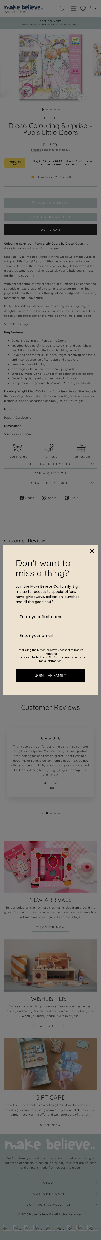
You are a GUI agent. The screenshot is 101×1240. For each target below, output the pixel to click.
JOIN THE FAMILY (50, 675)
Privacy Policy (72, 657)
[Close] (92, 551)
